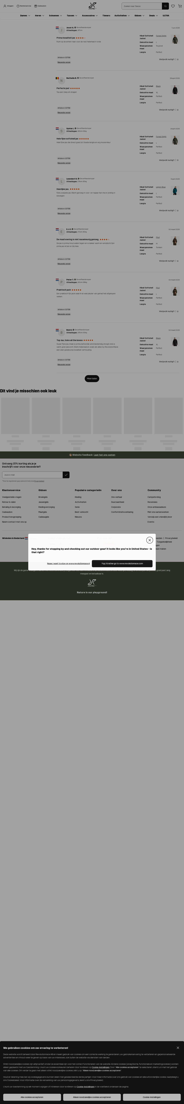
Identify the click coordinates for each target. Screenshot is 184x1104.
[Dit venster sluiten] (150, 540)
